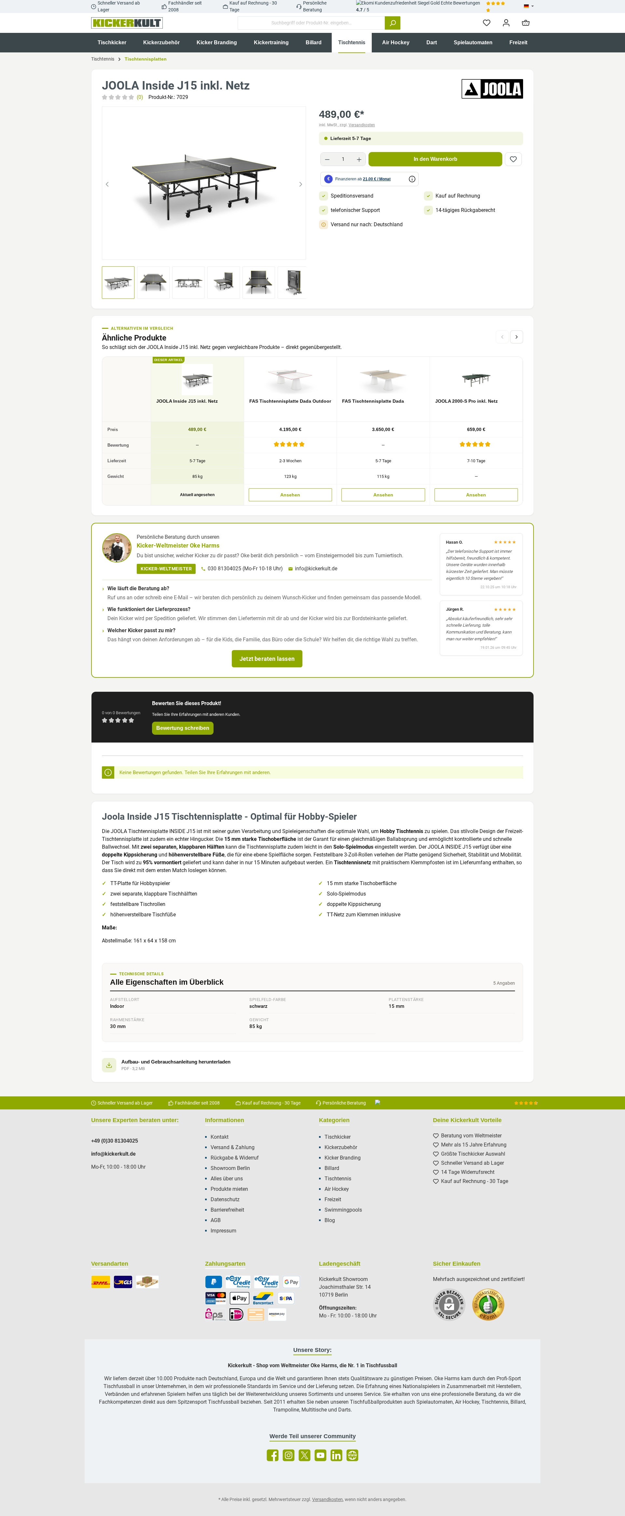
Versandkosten (362, 125)
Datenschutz (225, 1199)
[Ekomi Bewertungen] (491, 1308)
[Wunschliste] (487, 23)
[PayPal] (213, 1281)
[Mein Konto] (506, 23)
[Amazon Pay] (277, 1314)
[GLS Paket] (123, 1281)
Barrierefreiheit (227, 1210)
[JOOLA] (492, 89)
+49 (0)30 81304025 (114, 1141)
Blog (330, 1220)
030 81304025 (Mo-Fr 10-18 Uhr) (245, 568)
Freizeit (333, 1199)
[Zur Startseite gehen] (127, 23)
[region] (204, 183)
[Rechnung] (238, 1281)
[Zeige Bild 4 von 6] (210, 250)
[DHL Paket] (100, 1281)
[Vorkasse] (256, 1314)
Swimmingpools (343, 1210)
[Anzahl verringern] (327, 159)
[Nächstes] (301, 183)
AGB (216, 1220)
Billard (332, 1168)
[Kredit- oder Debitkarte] (215, 1298)
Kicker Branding (343, 1158)
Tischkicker (338, 1137)
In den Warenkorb (435, 159)
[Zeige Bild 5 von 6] (222, 250)
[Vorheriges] (107, 183)
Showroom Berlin (230, 1168)
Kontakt (220, 1137)
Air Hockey (337, 1189)
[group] (204, 183)
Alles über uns (227, 1178)
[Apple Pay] (239, 1298)
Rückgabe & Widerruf (235, 1158)
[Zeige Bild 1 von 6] (175, 250)
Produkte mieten (229, 1189)
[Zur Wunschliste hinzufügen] (513, 159)
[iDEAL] (236, 1314)
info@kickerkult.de (316, 568)
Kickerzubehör (341, 1147)
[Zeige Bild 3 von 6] (198, 250)
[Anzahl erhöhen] (359, 159)
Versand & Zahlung (233, 1147)
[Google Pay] (291, 1281)
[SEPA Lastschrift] (286, 1298)
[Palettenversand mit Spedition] (147, 1281)
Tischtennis (338, 1178)
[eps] (215, 1314)
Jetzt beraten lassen (267, 658)
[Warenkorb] (526, 23)
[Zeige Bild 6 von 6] (233, 250)
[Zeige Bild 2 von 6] (186, 250)
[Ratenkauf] (266, 1281)
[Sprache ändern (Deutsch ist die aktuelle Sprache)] (529, 6)
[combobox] (311, 23)
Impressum (223, 1231)
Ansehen (290, 494)
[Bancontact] (263, 1298)
